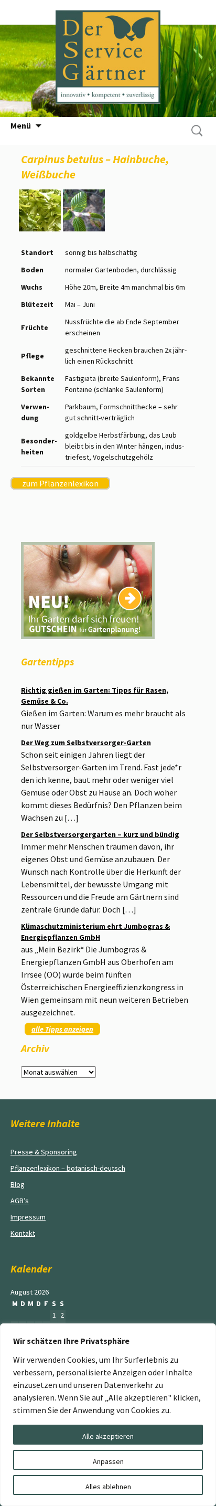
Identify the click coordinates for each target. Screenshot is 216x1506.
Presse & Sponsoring (43, 1152)
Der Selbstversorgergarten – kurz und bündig (100, 834)
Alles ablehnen (108, 1486)
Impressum (28, 1217)
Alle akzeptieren (108, 1436)
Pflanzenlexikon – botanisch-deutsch (67, 1168)
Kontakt (22, 1233)
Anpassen (108, 1461)
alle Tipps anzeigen (62, 1029)
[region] (108, 1414)
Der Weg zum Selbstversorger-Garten (86, 742)
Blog (17, 1184)
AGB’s (19, 1200)
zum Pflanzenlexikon (60, 483)
